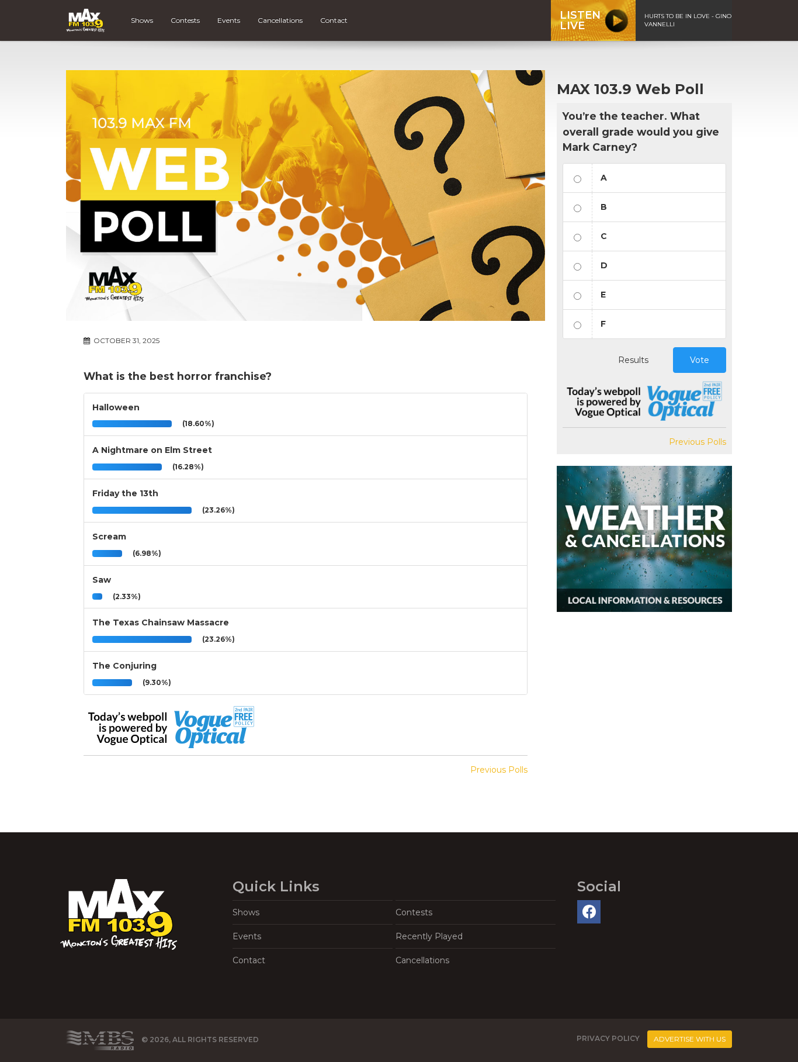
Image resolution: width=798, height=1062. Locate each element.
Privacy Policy (608, 1039)
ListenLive (580, 20)
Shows (142, 20)
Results (633, 360)
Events (228, 20)
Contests (185, 20)
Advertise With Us (690, 1039)
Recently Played (429, 936)
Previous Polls (499, 769)
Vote (699, 360)
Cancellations (280, 20)
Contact (334, 20)
